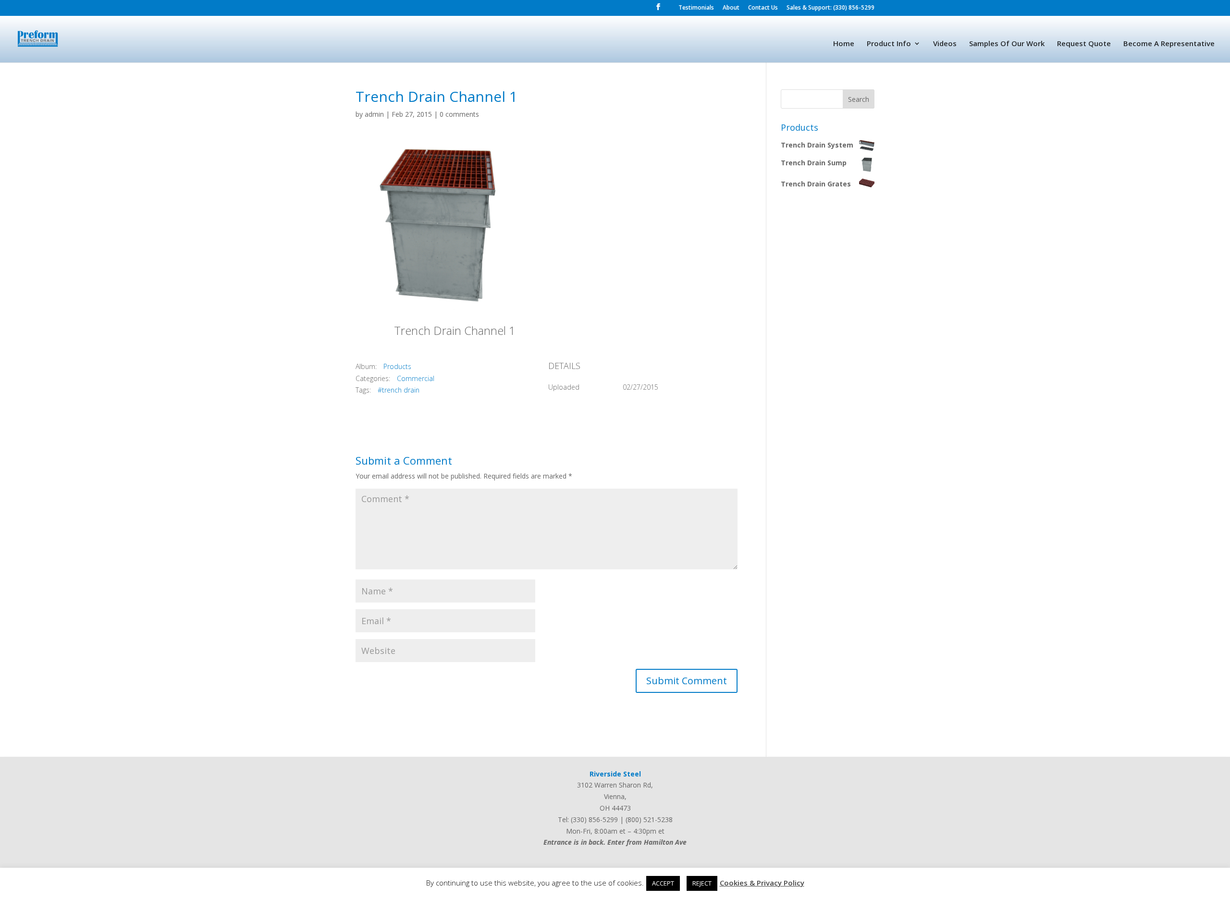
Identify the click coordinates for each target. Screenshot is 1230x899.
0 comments (459, 114)
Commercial (415, 378)
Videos (945, 44)
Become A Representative (1169, 44)
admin (374, 114)
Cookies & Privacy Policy (762, 882)
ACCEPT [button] (663, 883)
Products (397, 366)
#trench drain (398, 389)
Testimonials (696, 8)
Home (843, 44)
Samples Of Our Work (1007, 44)
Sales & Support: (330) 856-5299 (830, 8)
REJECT (702, 883)
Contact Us (763, 8)
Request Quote (1084, 44)
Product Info (889, 44)
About (731, 8)
